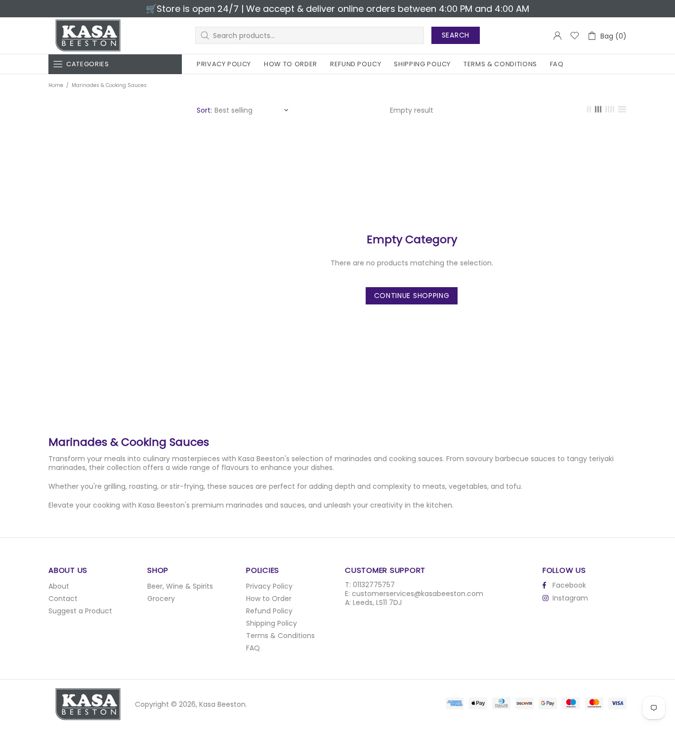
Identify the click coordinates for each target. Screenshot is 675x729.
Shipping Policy (271, 623)
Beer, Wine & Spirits (180, 586)
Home (55, 85)
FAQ (253, 647)
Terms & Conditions (280, 635)
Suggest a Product (80, 610)
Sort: (204, 110)
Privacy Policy (269, 586)
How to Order (269, 598)
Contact (63, 598)
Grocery (161, 598)
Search (455, 35)
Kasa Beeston (87, 35)
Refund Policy (269, 610)
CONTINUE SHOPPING (412, 295)
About (58, 586)
